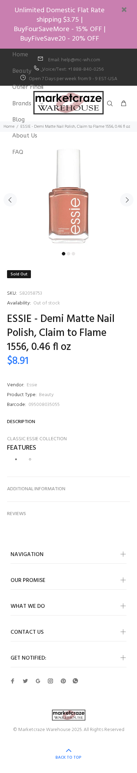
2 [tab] (68, 253)
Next (126, 199)
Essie (32, 385)
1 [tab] (63, 253)
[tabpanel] (68, 195)
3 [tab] (73, 253)
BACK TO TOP (68, 757)
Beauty (46, 395)
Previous (10, 199)
